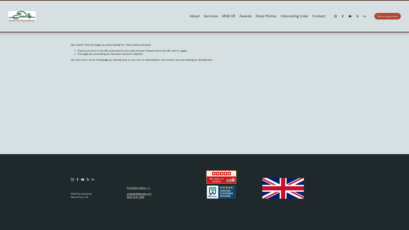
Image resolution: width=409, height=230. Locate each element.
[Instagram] (335, 16)
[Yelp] (357, 16)
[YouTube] (350, 16)
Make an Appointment (387, 16)
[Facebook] (342, 16)
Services (211, 16)
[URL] (364, 16)
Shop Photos (266, 16)
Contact (319, 16)
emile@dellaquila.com (139, 193)
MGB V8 (228, 16)
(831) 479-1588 (135, 197)
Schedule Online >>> (138, 188)
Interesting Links (294, 16)
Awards (245, 16)
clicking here (120, 59)
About (195, 16)
